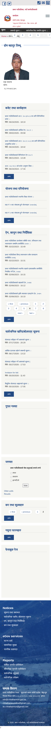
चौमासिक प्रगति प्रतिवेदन (15, 669)
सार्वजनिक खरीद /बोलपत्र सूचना (17, 617)
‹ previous (24, 304)
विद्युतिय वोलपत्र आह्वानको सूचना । (17, 383)
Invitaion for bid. (12, 372)
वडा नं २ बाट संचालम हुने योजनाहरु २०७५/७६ (21, 213)
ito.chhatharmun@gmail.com (15, 706)
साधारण (15, 476)
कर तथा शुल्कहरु (11, 625)
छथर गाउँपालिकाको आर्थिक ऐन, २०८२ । (19, 130)
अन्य (8, 176)
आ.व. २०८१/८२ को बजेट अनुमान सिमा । (19, 166)
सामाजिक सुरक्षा (10, 645)
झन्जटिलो (16, 480)
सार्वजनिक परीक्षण (11, 677)
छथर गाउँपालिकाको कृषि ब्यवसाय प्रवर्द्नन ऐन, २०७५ (23, 293)
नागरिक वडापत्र (10, 649)
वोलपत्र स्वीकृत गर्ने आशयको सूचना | (17, 362)
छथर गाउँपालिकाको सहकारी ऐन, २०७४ (18, 282)
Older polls (8, 491)
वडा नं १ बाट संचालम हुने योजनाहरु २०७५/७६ (21, 205)
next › (20, 313)
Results (7, 494)
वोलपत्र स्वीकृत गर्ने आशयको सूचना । (18, 340)
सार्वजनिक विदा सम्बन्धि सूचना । (33, 30)
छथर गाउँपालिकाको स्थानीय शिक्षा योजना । (19, 197)
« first (10, 304)
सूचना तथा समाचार (12, 612)
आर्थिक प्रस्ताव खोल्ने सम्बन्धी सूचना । (18, 351)
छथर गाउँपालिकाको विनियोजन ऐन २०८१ (19, 155)
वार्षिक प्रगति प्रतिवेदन (13, 665)
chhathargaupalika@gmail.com (16, 703)
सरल (14, 473)
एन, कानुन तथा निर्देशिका (14, 621)
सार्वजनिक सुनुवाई (11, 673)
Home (4, 36)
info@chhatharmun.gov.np (14, 699)
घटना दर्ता (8, 641)
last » (32, 313)
